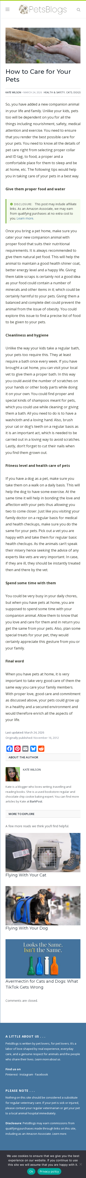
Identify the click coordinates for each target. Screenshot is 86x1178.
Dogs (76, 92)
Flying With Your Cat (26, 875)
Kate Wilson (13, 92)
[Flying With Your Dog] (43, 905)
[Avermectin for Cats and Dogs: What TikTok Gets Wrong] (43, 958)
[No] (80, 1164)
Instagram (26, 1074)
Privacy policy (49, 1171)
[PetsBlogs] (43, 9)
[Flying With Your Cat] (43, 852)
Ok (31, 1171)
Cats (69, 92)
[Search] (78, 9)
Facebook (41, 1074)
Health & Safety (54, 92)
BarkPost (36, 801)
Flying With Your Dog (27, 928)
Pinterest (12, 1074)
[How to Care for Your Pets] (43, 46)
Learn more (25, 218)
